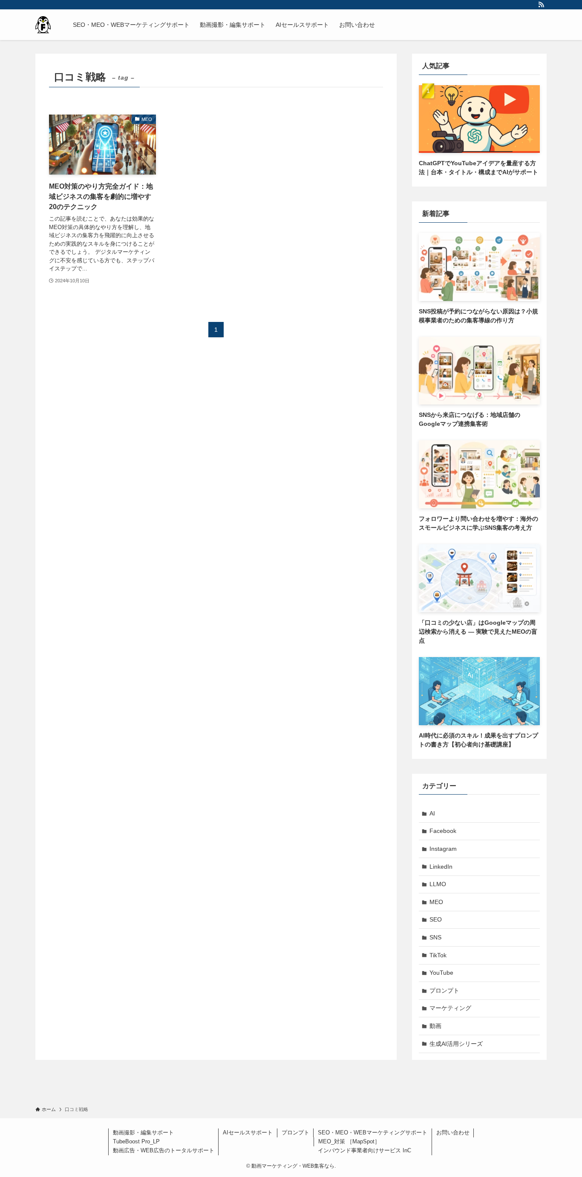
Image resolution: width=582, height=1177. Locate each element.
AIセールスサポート (248, 1132)
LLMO (437, 884)
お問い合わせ (453, 1132)
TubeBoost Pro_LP (136, 1141)
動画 (435, 1025)
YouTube (441, 972)
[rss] (541, 4)
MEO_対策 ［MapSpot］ (349, 1141)
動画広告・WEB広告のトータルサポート (163, 1150)
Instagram (443, 848)
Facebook (442, 830)
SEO (435, 919)
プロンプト (444, 990)
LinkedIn (440, 866)
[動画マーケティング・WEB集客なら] (43, 24)
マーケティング (450, 1008)
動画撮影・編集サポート (143, 1132)
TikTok (438, 955)
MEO (436, 902)
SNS (435, 937)
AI (432, 813)
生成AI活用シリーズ (456, 1043)
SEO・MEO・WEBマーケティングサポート (372, 1132)
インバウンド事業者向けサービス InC (364, 1150)
